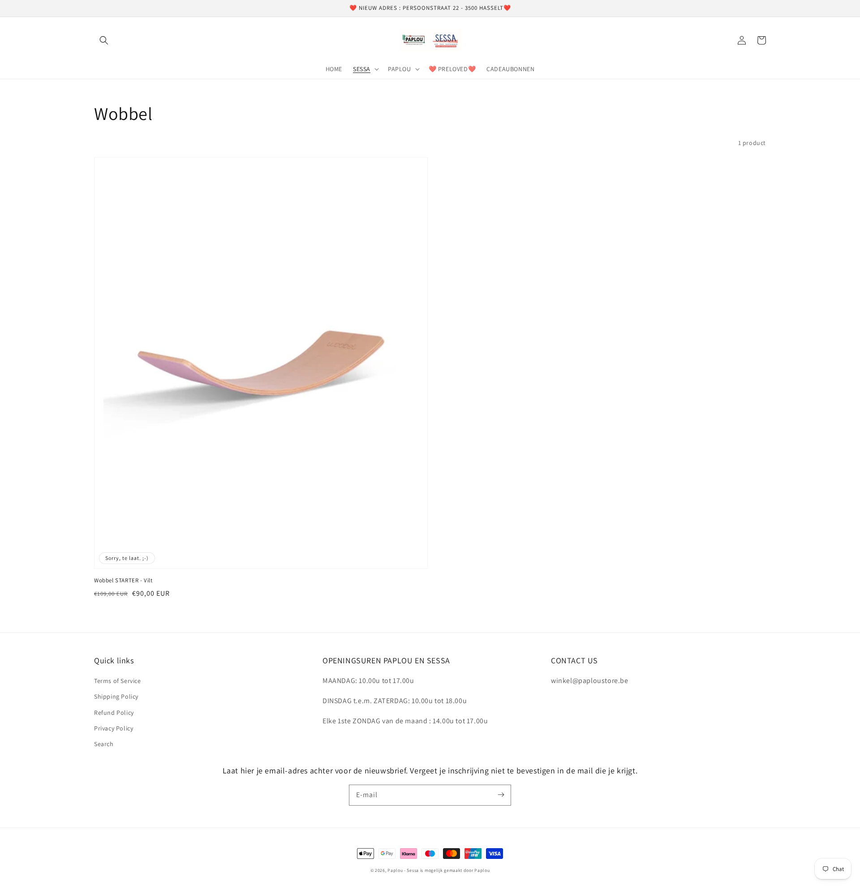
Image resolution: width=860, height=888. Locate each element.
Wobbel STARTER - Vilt (123, 580)
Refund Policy (114, 713)
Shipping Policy (116, 696)
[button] (104, 40)
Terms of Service (117, 681)
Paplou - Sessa (403, 870)
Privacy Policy (113, 728)
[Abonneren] (501, 795)
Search (104, 744)
